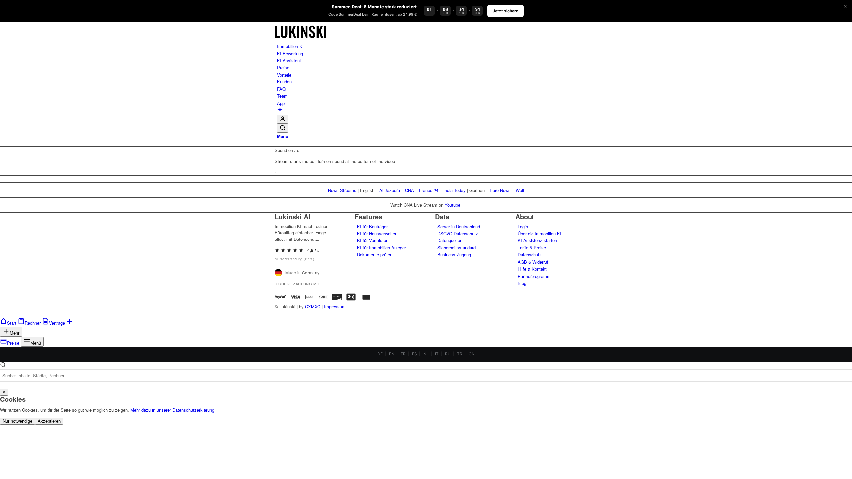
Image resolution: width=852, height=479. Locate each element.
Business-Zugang (454, 254)
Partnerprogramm (534, 276)
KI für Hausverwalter (376, 233)
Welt (520, 190)
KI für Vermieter (372, 240)
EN (391, 353)
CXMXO (312, 306)
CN (472, 353)
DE (380, 353)
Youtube (452, 205)
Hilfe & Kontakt (532, 269)
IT (437, 353)
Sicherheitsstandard (456, 247)
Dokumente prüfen (374, 254)
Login (523, 226)
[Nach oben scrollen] (1, 314)
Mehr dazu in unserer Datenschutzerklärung (172, 410)
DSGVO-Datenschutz (457, 233)
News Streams (342, 190)
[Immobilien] (300, 39)
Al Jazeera (389, 190)
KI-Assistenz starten (537, 240)
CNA (409, 190)
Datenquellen (449, 240)
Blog (522, 283)
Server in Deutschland (458, 226)
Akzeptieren (49, 421)
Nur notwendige (17, 421)
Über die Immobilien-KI (539, 233)
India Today (454, 190)
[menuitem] (427, 46)
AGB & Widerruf (533, 262)
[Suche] (282, 128)
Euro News (500, 190)
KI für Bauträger (372, 226)
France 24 (428, 190)
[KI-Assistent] (280, 110)
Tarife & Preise (532, 247)
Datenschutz (530, 254)
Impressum (335, 306)
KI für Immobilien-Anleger (381, 247)
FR (403, 353)
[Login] (282, 119)
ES (414, 353)
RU (448, 353)
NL (426, 353)
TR (459, 353)
